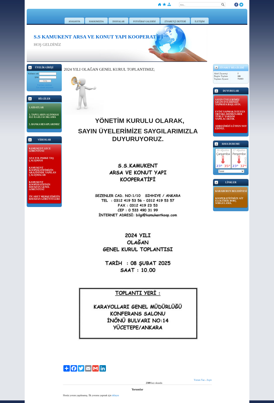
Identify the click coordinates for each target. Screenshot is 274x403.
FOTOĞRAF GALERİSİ (144, 21)
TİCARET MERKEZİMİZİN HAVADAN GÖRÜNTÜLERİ (44, 197)
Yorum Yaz (199, 380)
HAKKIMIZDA (96, 21)
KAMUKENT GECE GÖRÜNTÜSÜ (40, 149)
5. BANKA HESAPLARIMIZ (44, 124)
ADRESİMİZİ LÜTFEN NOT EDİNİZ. (231, 127)
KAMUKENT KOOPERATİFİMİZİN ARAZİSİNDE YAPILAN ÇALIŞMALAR (42, 171)
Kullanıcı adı (33, 73)
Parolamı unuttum (44, 85)
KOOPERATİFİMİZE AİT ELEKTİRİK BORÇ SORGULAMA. (229, 201)
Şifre (37, 77)
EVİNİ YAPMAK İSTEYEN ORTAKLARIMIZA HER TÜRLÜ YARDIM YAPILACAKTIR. (230, 115)
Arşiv (209, 380)
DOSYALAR (118, 21)
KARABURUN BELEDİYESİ (231, 191)
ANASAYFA (74, 21)
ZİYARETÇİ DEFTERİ (175, 21)
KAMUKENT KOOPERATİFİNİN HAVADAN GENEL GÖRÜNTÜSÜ (39, 186)
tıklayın (115, 395)
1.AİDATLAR (36, 107)
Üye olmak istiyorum (44, 87)
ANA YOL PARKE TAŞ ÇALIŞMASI (41, 159)
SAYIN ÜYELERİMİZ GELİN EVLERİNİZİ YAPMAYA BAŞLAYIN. (228, 102)
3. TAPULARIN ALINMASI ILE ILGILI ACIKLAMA (44, 116)
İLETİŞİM (200, 21)
